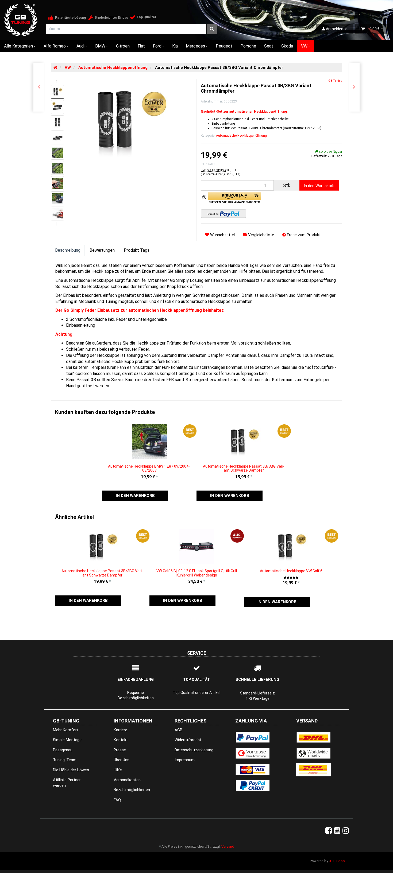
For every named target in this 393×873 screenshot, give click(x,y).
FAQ (117, 799)
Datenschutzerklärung (194, 750)
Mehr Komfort (65, 730)
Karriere (120, 730)
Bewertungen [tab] (102, 250)
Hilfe (118, 770)
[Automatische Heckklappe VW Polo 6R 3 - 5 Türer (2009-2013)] (354, 87)
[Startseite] (55, 67)
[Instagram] (345, 830)
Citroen (123, 46)
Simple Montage (67, 739)
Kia (175, 46)
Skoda (287, 46)
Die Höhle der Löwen (71, 770)
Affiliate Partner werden (67, 782)
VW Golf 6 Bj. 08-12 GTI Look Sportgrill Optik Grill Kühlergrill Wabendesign (196, 573)
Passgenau (62, 750)
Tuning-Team (64, 759)
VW (304, 46)
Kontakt (121, 739)
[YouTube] (337, 830)
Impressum (185, 759)
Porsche (248, 46)
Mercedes (195, 46)
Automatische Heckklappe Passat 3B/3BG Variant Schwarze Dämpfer (243, 468)
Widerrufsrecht (188, 739)
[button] (135, 496)
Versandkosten (127, 779)
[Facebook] (328, 830)
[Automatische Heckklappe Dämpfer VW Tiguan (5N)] (38, 87)
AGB (178, 730)
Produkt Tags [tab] (136, 250)
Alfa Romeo (55, 46)
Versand (227, 846)
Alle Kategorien (18, 46)
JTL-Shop (337, 861)
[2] (223, 213)
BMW (100, 46)
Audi (80, 46)
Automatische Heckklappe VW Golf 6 (291, 571)
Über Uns (121, 759)
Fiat (141, 46)
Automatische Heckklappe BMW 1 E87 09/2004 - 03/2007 (149, 468)
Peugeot (224, 46)
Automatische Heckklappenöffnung (241, 135)
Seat (268, 46)
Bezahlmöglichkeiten (132, 789)
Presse (120, 750)
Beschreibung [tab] (67, 250)
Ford (157, 46)
